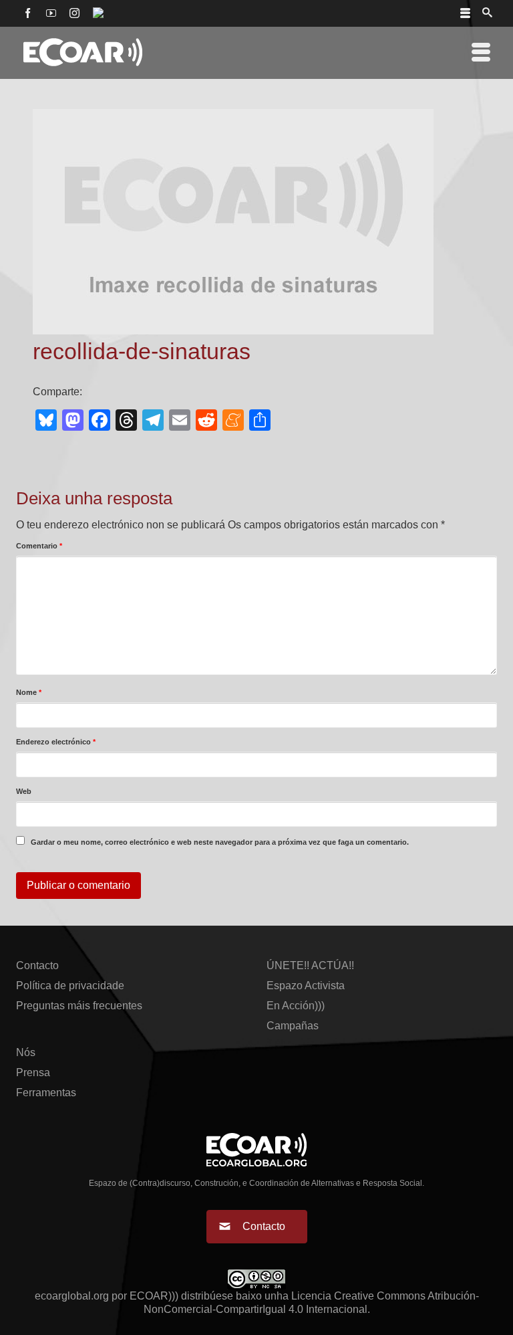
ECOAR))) (154, 1296)
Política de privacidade (70, 985)
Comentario (39, 546)
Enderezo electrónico (56, 742)
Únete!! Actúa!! (310, 965)
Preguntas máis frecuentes (79, 1005)
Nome (28, 692)
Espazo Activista (306, 985)
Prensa (33, 1072)
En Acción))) (296, 1005)
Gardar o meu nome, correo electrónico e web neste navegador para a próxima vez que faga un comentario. (220, 842)
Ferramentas (46, 1092)
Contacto (37, 965)
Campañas (293, 1025)
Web (23, 791)
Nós (25, 1052)
